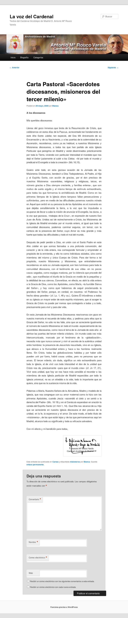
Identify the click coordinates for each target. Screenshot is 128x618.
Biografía (24, 57)
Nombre (33, 542)
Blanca (55, 105)
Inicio (13, 57)
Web (31, 572)
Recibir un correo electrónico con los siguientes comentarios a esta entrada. (62, 581)
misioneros (75, 461)
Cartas (55, 461)
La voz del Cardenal (31, 16)
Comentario (35, 499)
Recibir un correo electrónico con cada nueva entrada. (53, 587)
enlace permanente (35, 464)
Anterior (14, 67)
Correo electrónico (38, 557)
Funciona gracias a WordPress (64, 607)
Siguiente (113, 67)
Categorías (38, 57)
